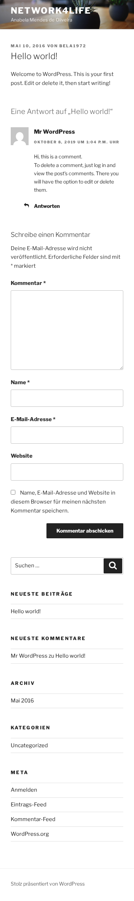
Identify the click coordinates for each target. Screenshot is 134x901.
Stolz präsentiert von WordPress (48, 884)
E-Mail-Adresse (33, 419)
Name (20, 382)
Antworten (47, 206)
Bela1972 (72, 45)
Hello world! (26, 611)
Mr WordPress (54, 131)
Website (22, 456)
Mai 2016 (22, 700)
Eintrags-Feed (28, 804)
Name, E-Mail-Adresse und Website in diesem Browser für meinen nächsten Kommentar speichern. (63, 502)
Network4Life (51, 10)
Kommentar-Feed (33, 819)
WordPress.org (30, 834)
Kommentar (28, 283)
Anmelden (24, 790)
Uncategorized (29, 745)
